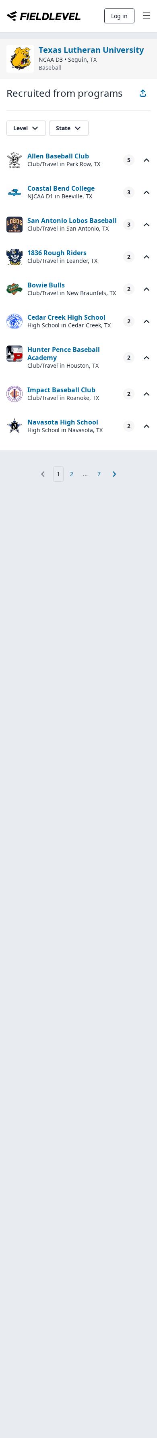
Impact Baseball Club (61, 389)
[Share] (143, 93)
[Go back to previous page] (42, 474)
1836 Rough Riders (57, 252)
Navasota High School (62, 422)
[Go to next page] (114, 474)
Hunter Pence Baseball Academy (63, 353)
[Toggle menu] (146, 16)
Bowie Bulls (46, 285)
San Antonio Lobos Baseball (72, 220)
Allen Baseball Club (58, 156)
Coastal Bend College (61, 188)
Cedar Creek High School (66, 317)
